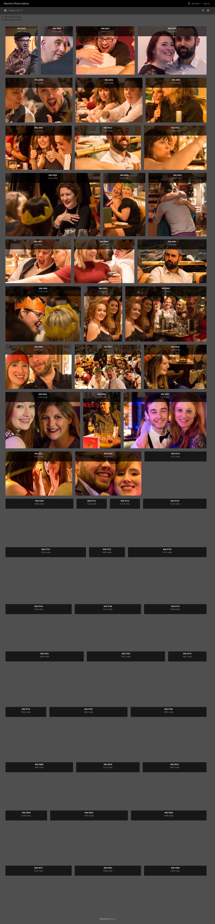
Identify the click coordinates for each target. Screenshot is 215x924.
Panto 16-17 (16, 10)
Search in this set (13, 18)
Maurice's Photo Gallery (16, 3)
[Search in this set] (203, 10)
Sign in (207, 3)
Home (5, 10)
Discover (195, 3)
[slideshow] (208, 10)
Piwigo (113, 919)
